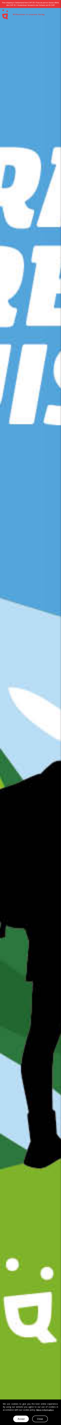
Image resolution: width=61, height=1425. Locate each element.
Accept (21, 1418)
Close (40, 1418)
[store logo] (5, 14)
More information (45, 1410)
